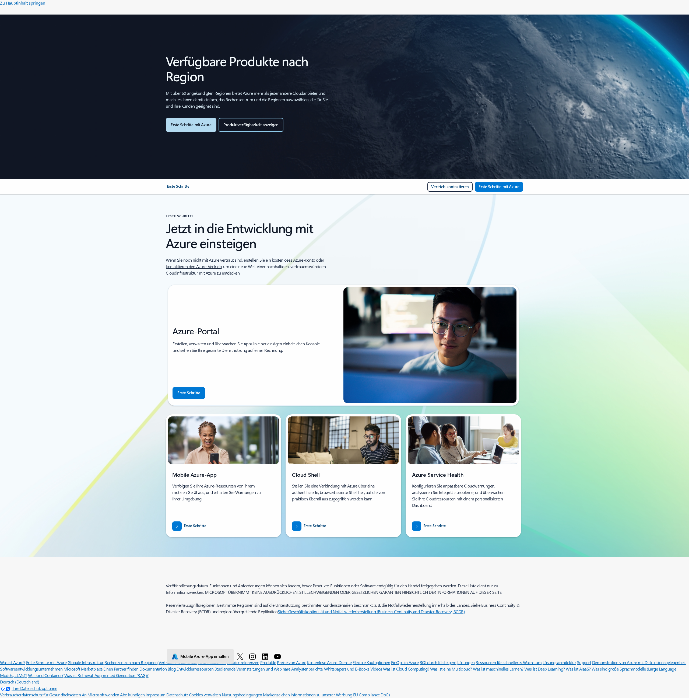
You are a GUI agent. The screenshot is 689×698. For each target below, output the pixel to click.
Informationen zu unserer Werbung (321, 694)
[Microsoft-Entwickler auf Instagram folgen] (253, 656)
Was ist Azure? (12, 662)
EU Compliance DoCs (371, 694)
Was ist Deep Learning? (544, 669)
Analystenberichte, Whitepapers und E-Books (330, 669)
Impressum (156, 694)
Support (584, 662)
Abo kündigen (132, 694)
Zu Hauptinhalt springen (22, 3)
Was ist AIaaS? (578, 669)
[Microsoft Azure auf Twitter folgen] (241, 656)
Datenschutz (177, 694)
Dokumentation (153, 669)
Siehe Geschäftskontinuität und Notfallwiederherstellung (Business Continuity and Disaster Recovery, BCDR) (371, 611)
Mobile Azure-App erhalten (204, 656)
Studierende (225, 669)
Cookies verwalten (205, 694)
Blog (171, 669)
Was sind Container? (46, 675)
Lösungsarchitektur (559, 662)
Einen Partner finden (120, 669)
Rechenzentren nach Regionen (130, 662)
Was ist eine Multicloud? (451, 669)
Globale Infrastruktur (86, 662)
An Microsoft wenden (100, 694)
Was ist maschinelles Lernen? (498, 669)
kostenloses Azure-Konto (293, 260)
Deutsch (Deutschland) (19, 682)
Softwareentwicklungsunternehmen (31, 669)
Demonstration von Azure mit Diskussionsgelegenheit (639, 662)
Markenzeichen (276, 694)
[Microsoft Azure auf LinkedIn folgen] (266, 656)
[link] (178, 188)
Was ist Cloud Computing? (406, 669)
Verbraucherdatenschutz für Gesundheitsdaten (40, 694)
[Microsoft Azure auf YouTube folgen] (278, 656)
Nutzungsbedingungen (242, 694)
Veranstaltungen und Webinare (263, 669)
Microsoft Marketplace (83, 669)
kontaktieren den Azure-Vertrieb (194, 266)
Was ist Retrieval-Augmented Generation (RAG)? (106, 675)
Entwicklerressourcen (195, 669)
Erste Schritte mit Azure (46, 662)
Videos (376, 669)
